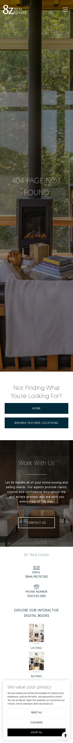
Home (36, 408)
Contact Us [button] (36, 522)
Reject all (36, 712)
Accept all (36, 732)
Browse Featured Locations (36, 422)
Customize (36, 722)
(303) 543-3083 (36, 595)
